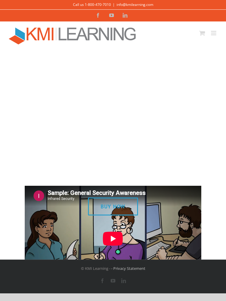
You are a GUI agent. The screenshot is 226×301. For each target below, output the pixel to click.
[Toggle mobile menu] (214, 33)
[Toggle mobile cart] (202, 33)
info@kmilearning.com (135, 4)
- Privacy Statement (128, 268)
